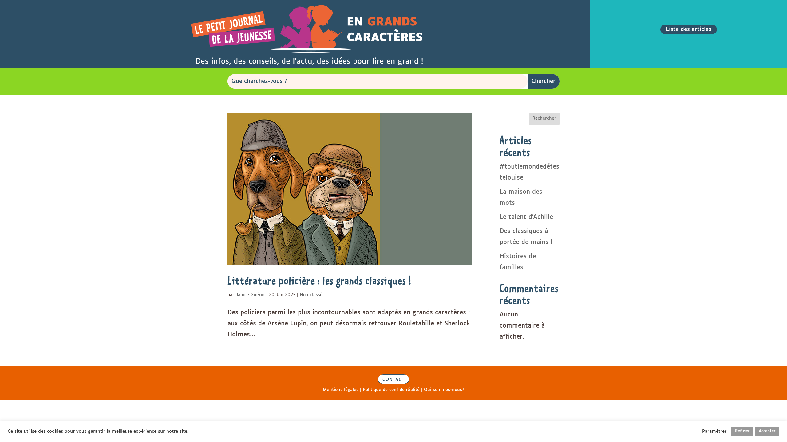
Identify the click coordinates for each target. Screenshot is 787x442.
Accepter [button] (767, 431)
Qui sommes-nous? (444, 390)
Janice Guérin (250, 295)
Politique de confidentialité (391, 390)
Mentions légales (340, 390)
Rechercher (544, 118)
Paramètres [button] (714, 431)
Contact (393, 380)
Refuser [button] (742, 431)
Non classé (311, 295)
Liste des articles (688, 29)
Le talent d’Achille (526, 217)
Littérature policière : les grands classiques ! (319, 280)
